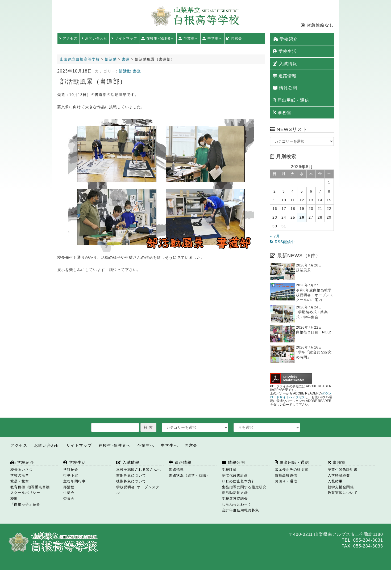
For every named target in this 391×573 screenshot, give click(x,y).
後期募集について (131, 481)
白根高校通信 (286, 475)
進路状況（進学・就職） (189, 475)
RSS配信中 (284, 242)
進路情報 (287, 76)
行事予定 (70, 475)
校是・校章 (19, 481)
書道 (137, 71)
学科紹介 (70, 470)
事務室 (284, 112)
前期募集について (131, 475)
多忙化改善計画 (235, 475)
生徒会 (68, 493)
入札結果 (335, 481)
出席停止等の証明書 (291, 470)
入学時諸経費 (339, 475)
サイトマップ (125, 38)
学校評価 (229, 470)
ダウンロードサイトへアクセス (300, 395)
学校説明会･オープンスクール (139, 490)
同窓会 (236, 38)
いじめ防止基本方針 (238, 481)
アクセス (69, 38)
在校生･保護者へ (159, 38)
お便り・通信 (286, 481)
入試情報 (287, 63)
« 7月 (275, 236)
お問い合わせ (95, 38)
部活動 (125, 71)
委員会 (68, 498)
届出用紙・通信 (292, 100)
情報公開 (287, 88)
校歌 (14, 498)
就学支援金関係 (341, 487)
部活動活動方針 (235, 493)
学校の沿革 (19, 475)
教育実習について (342, 493)
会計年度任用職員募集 (240, 510)
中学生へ (214, 38)
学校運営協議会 (235, 498)
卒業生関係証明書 (342, 470)
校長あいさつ (21, 470)
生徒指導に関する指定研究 (244, 487)
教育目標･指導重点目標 (30, 487)
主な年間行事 (74, 481)
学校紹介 (288, 39)
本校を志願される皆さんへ (138, 470)
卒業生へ (190, 38)
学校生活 (287, 51)
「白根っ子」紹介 (25, 504)
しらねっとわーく (237, 504)
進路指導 (176, 470)
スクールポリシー (25, 493)
